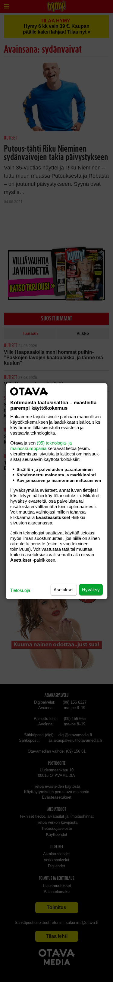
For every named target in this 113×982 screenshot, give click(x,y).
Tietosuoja (20, 590)
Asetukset (64, 589)
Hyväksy (91, 589)
